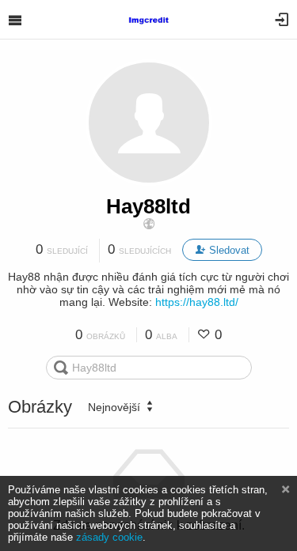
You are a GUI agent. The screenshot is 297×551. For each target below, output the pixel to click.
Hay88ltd (148, 206)
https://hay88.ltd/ (196, 302)
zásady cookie (109, 537)
